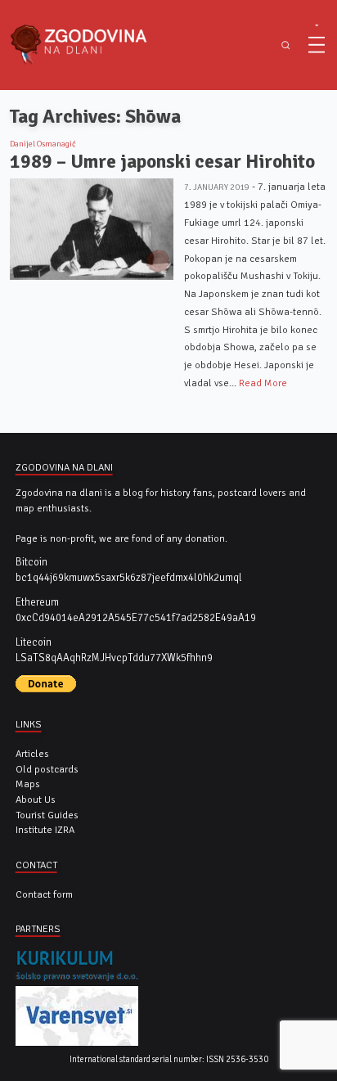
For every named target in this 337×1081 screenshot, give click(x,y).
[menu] (316, 45)
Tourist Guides (47, 815)
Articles (32, 753)
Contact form (44, 894)
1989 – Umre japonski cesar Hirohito (162, 161)
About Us (36, 799)
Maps (28, 783)
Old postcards (47, 769)
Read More (263, 383)
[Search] (286, 45)
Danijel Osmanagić (43, 144)
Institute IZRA (45, 829)
